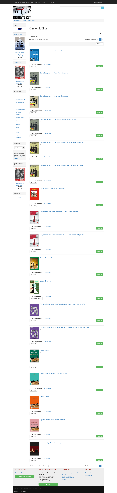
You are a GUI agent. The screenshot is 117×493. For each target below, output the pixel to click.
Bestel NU (100, 66)
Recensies (19, 197)
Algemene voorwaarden (68, 477)
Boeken (17, 96)
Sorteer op (99, 43)
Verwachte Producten (18, 113)
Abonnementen (19, 121)
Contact (64, 479)
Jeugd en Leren (20, 117)
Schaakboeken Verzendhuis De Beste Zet (26, 2)
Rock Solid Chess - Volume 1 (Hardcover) (20, 54)
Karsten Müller (47, 64)
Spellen (17, 127)
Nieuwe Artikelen (18, 34)
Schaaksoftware (20, 106)
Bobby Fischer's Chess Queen (20, 82)
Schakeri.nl (23, 491)
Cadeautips (18, 124)
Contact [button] (48, 484)
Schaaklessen (88, 475)
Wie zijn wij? (88, 473)
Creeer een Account (20, 473)
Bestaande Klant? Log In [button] (25, 476)
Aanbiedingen (17, 62)
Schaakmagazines (20, 109)
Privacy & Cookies (66, 476)
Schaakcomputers (20, 99)
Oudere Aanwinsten (18, 136)
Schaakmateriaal (20, 102)
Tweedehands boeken (19, 131)
